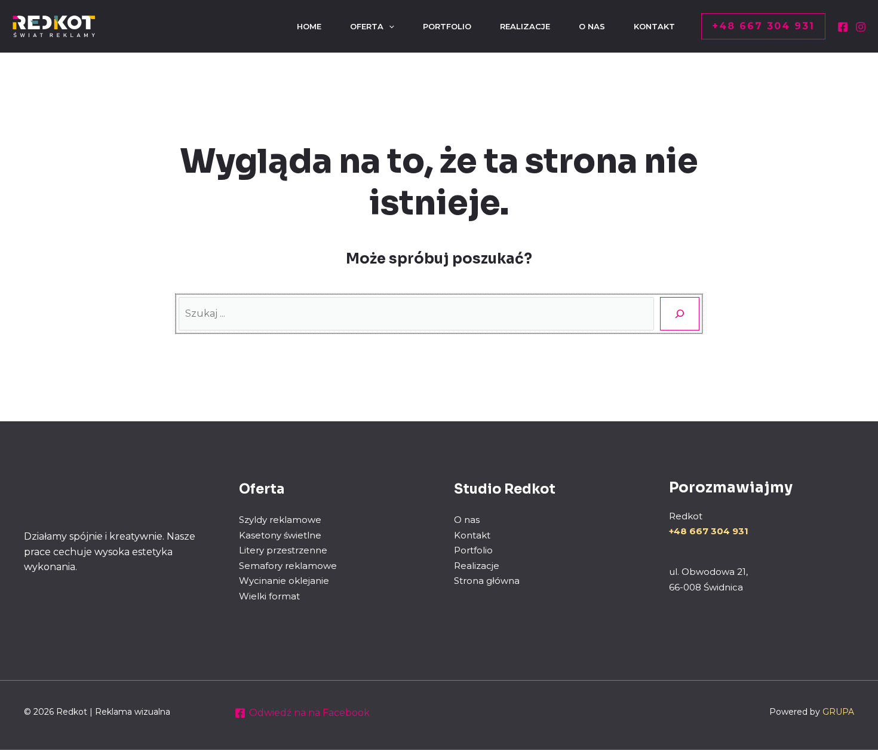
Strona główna (487, 580)
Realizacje (476, 565)
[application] (388, 26)
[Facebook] (842, 27)
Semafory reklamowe (288, 565)
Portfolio (473, 550)
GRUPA (838, 711)
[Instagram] (860, 27)
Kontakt (472, 535)
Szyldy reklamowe (280, 519)
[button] (763, 26)
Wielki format (269, 596)
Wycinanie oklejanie (284, 580)
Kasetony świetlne (280, 535)
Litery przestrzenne (283, 550)
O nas (467, 519)
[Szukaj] (679, 313)
